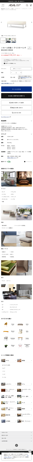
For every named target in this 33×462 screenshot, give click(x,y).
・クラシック (13, 196)
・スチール (8, 280)
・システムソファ (4, 312)
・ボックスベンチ (13, 307)
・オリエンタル (4, 199)
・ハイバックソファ (13, 304)
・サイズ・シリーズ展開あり (7, 228)
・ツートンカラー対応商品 (19, 225)
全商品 (12, 8)
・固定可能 (3, 256)
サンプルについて (5, 117)
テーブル (4, 377)
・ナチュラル (13, 191)
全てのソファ (17, 8)
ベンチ (3, 374)
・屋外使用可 (4, 225)
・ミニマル (3, 194)
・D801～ (11, 254)
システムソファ (25, 8)
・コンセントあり (4, 254)
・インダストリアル (5, 196)
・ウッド (3, 280)
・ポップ (3, 191)
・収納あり (3, 251)
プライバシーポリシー (9, 449)
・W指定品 (11, 256)
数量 (2, 72)
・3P (2, 309)
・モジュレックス (13, 312)
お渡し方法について (12, 157)
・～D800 (11, 251)
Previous (1, 22)
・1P (2, 304)
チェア (3, 368)
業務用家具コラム (24, 449)
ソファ (3, 371)
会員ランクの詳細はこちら (10, 63)
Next (32, 22)
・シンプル (12, 199)
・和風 (2, 201)
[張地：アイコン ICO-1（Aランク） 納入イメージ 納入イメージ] (16, 23)
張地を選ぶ (3, 68)
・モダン (12, 194)
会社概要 (19, 449)
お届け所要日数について (7, 83)
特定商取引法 (15, 449)
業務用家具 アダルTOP (5, 8)
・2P (2, 307)
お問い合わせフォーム (25, 77)
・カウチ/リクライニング (14, 309)
